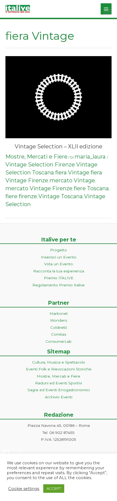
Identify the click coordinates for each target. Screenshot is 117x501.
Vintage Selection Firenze (40, 164)
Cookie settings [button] (23, 488)
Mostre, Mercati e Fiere (36, 156)
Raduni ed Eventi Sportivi (58, 383)
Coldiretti (58, 327)
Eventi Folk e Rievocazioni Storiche (58, 369)
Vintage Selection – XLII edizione (58, 146)
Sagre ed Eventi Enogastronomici (58, 390)
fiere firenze (21, 196)
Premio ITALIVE (58, 278)
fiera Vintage (72, 172)
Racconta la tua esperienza (58, 271)
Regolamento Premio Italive (58, 285)
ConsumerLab (58, 341)
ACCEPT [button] (54, 488)
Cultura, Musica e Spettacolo (58, 362)
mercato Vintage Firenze (38, 188)
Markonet (59, 313)
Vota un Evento (58, 264)
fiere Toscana (91, 188)
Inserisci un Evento (58, 257)
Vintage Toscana (60, 196)
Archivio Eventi (58, 397)
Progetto (58, 250)
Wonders (58, 320)
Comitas (58, 334)
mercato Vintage (72, 180)
